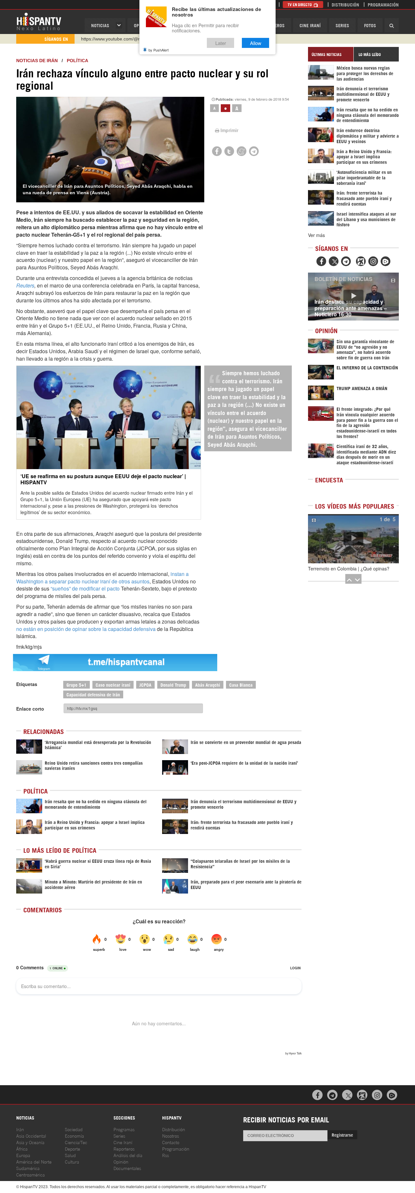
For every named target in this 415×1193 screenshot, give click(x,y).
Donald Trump (173, 684)
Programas (124, 1129)
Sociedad (74, 1129)
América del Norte (34, 1161)
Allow (255, 42)
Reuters (25, 285)
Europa (23, 1155)
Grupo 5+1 (76, 684)
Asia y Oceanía (30, 1142)
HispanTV (39, 21)
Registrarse (342, 1134)
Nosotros (170, 1135)
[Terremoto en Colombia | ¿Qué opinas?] (353, 538)
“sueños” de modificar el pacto (85, 588)
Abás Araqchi (207, 684)
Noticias (100, 25)
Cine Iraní (310, 25)
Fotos (370, 25)
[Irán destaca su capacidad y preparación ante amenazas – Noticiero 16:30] (353, 297)
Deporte (72, 1148)
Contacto (170, 1142)
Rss (165, 1155)
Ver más (316, 235)
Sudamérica (28, 1168)
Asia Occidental (31, 1135)
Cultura (72, 1161)
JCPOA (145, 684)
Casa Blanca (241, 684)
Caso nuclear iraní (113, 684)
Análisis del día (127, 1155)
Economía (74, 1135)
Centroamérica (30, 1174)
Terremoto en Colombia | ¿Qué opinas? (348, 568)
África (22, 1148)
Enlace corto (30, 708)
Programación (383, 4)
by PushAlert (158, 49)
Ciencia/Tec (76, 1142)
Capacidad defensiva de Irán (93, 694)
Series (342, 25)
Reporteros (124, 1148)
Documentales (127, 1168)
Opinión (120, 1161)
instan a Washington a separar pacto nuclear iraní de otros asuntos (102, 577)
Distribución (345, 4)
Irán (20, 1129)
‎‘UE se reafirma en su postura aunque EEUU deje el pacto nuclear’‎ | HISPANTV (103, 479)
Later (220, 42)
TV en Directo (300, 4)
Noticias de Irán (37, 60)
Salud (70, 1155)
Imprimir (229, 130)
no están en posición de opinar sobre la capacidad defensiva (86, 629)
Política (77, 60)
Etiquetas (26, 684)
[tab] (330, 54)
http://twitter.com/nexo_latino (110, 38)
